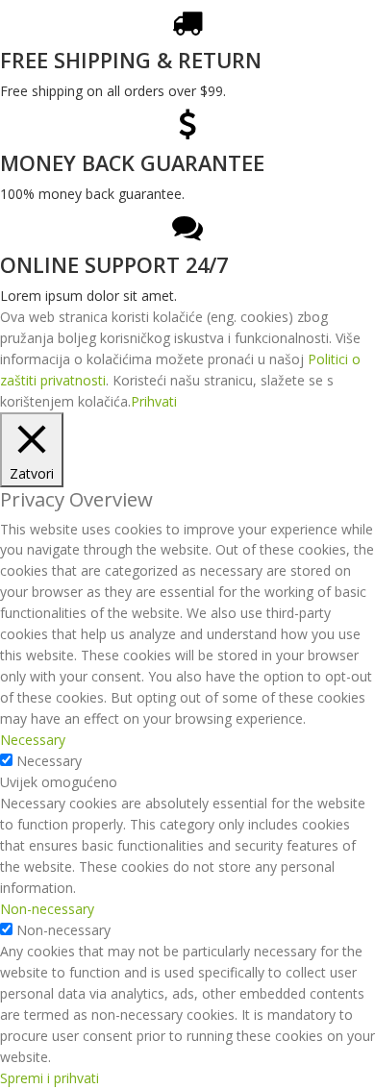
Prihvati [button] (154, 401)
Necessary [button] (32, 739)
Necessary (49, 761)
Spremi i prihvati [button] (49, 1078)
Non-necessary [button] (47, 909)
